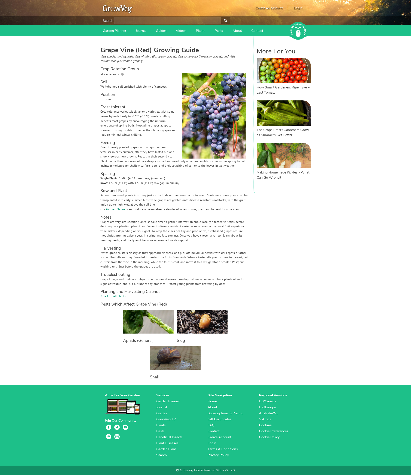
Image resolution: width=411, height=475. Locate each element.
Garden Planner (114, 30)
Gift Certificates (219, 419)
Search (108, 20)
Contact (257, 30)
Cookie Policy (269, 437)
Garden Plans (166, 449)
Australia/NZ (268, 413)
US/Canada (267, 401)
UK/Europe (267, 407)
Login (298, 8)
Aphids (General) (138, 340)
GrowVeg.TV (166, 419)
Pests (219, 30)
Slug (181, 340)
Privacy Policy (218, 455)
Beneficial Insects (169, 437)
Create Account (219, 437)
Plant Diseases (167, 443)
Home (212, 401)
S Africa (265, 419)
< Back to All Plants (113, 296)
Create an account (269, 8)
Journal (141, 30)
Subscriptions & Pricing (225, 413)
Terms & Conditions (223, 449)
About (237, 30)
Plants (200, 30)
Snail (154, 377)
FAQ (211, 425)
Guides (161, 30)
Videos (181, 30)
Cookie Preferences (273, 431)
